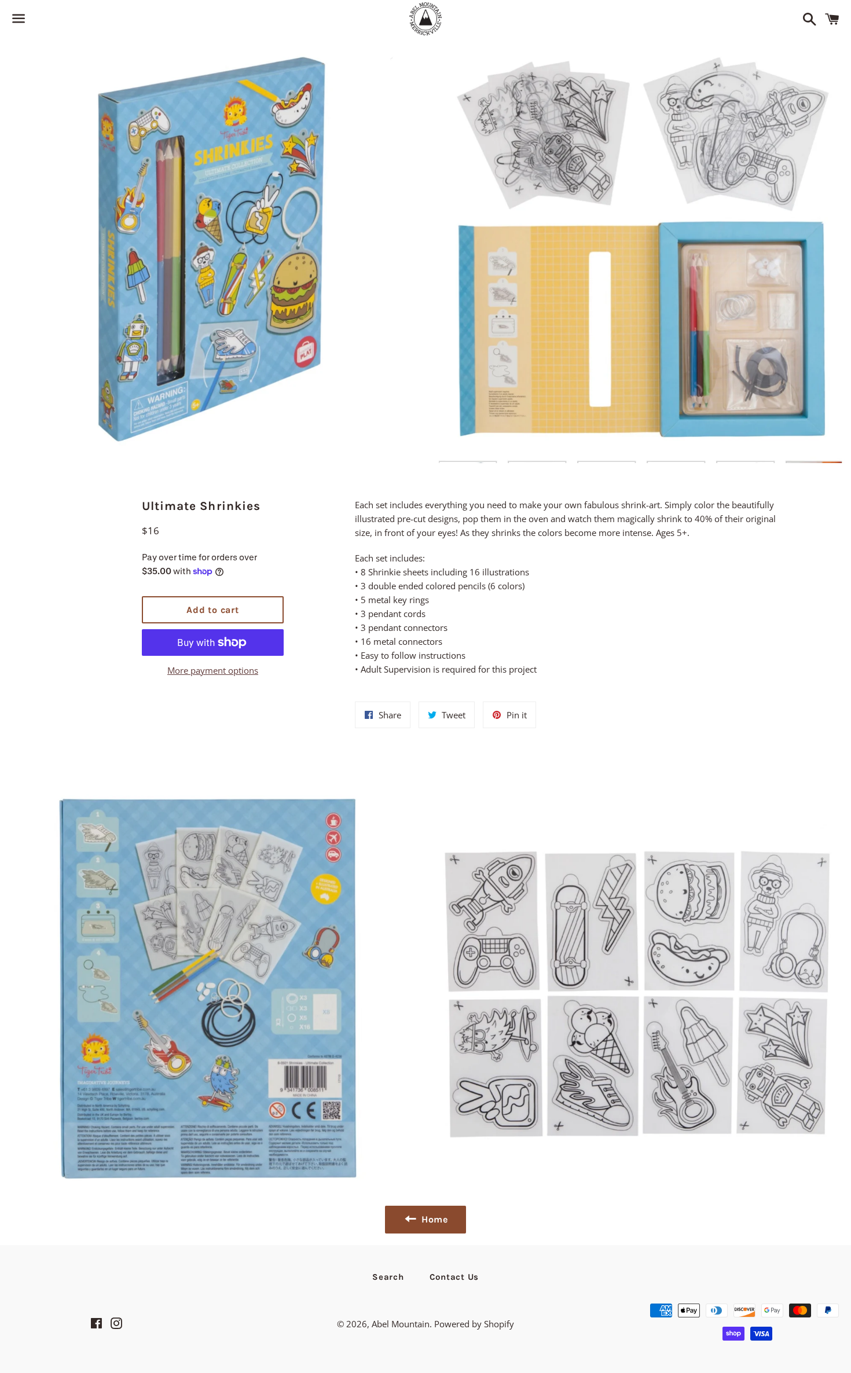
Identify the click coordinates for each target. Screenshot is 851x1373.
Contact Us (454, 1277)
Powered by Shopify (474, 1324)
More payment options (212, 670)
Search (388, 1277)
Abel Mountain (401, 1324)
